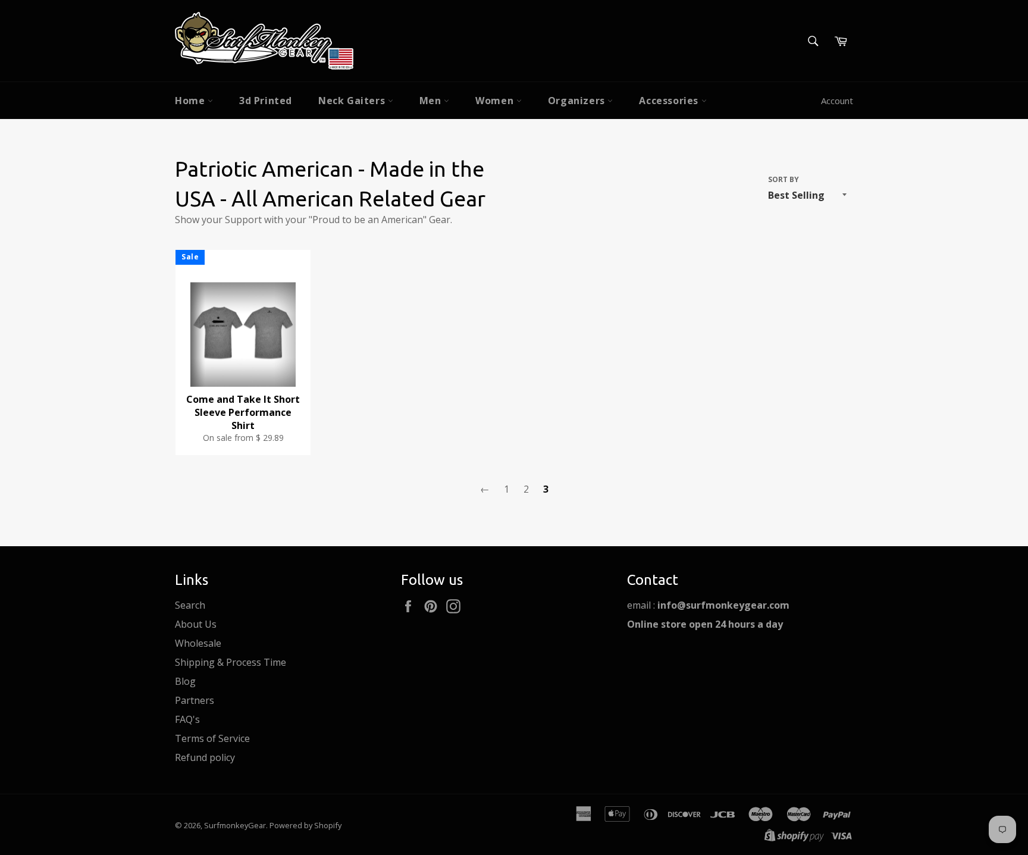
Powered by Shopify (305, 825)
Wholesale (198, 643)
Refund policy (205, 757)
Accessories (670, 100)
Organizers (578, 100)
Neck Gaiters (353, 100)
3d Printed (265, 100)
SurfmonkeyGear (235, 825)
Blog (185, 681)
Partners (194, 700)
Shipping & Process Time (230, 662)
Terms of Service (212, 738)
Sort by (783, 179)
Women (495, 100)
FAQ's (187, 719)
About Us (196, 624)
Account (837, 101)
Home (191, 100)
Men (431, 100)
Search (190, 605)
